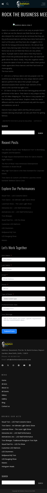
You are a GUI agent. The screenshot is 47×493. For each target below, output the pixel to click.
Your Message (7, 314)
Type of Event (7, 294)
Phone (4, 285)
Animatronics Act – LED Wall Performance (17, 212)
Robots (4, 240)
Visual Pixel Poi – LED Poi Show (13, 220)
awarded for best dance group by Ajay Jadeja (17, 121)
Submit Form (9, 331)
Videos (4, 395)
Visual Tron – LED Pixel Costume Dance (16, 422)
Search (5, 126)
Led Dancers (38, 121)
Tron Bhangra (7, 216)
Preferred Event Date (9, 305)
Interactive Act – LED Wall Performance (16, 208)
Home (4, 380)
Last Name (6, 265)
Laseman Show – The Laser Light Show (16, 429)
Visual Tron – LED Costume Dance (14, 196)
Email (4, 275)
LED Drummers (7, 228)
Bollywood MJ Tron (9, 232)
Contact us (6, 406)
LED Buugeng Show (9, 236)
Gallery (4, 399)
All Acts (4, 384)
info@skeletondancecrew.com (19, 360)
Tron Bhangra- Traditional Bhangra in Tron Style (19, 440)
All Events (5, 391)
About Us (5, 388)
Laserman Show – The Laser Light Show (17, 204)
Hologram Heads (8, 466)
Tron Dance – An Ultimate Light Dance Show (18, 200)
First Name (6, 255)
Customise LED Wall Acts (11, 224)
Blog (3, 402)
